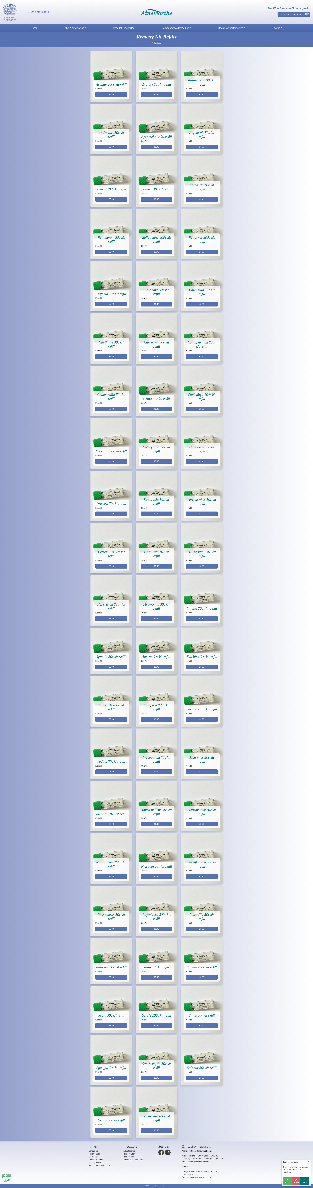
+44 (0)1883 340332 (39, 12)
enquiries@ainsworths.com (199, 1177)
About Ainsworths (74, 27)
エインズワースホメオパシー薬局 (293, 14)
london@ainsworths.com (198, 1162)
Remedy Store (129, 1154)
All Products (156, 43)
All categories (129, 1151)
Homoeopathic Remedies (175, 27)
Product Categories (123, 27)
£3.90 (111, 94)
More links (93, 1157)
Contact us (93, 1151)
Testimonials (94, 1154)
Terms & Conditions (97, 1160)
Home (34, 27)
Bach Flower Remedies (230, 27)
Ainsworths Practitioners (99, 1165)
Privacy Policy (95, 1163)
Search (276, 27)
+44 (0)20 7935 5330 (193, 1159)
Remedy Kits (128, 1157)
